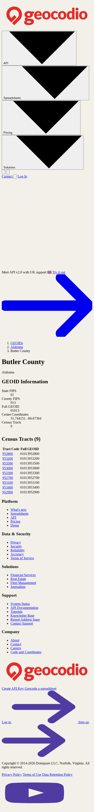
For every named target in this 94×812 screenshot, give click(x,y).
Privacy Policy (12, 774)
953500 (7, 463)
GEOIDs (16, 343)
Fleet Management (23, 583)
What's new (18, 509)
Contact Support (21, 623)
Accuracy (17, 554)
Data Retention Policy (57, 774)
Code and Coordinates (25, 652)
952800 (7, 454)
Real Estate (18, 579)
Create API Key (13, 688)
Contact (7, 176)
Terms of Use (32, 774)
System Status (20, 604)
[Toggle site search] (3, 172)
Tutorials (16, 611)
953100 (7, 482)
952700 (7, 478)
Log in (7, 722)
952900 (7, 492)
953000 (7, 468)
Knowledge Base (22, 615)
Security (16, 546)
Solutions (9, 167)
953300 (7, 473)
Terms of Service (22, 558)
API (6, 63)
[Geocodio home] (47, 29)
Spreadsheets (12, 98)
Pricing (8, 132)
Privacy (15, 542)
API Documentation (24, 608)
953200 (7, 458)
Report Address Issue (25, 619)
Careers (15, 648)
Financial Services (23, 575)
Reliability (17, 550)
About (14, 640)
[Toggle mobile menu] (8, 172)
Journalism (17, 587)
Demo (14, 525)
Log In (22, 176)
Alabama (16, 347)
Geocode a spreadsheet (40, 688)
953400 (7, 487)
